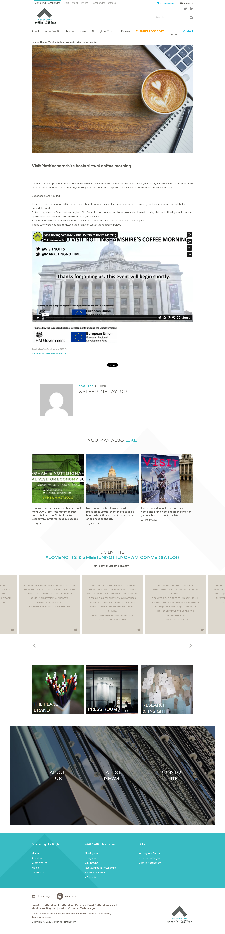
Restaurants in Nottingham (100, 867)
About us (37, 858)
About (35, 31)
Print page (70, 896)
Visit (66, 2)
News (83, 31)
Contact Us (38, 872)
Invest (84, 2)
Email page (44, 896)
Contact (188, 31)
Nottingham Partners (103, 2)
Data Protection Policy (74, 913)
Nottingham (91, 853)
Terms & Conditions (42, 916)
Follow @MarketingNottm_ (114, 565)
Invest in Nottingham (150, 858)
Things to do (92, 858)
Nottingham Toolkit (103, 31)
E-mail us (188, 3)
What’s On (91, 877)
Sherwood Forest (95, 872)
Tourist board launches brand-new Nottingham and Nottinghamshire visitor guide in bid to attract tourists (166, 511)
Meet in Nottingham (149, 862)
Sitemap (105, 913)
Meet (75, 2)
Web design (87, 908)
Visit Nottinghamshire (102, 904)
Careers (174, 34)
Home (35, 42)
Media (70, 31)
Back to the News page (49, 353)
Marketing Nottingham (47, 2)
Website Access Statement (46, 913)
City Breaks (91, 862)
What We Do (52, 31)
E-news (125, 31)
